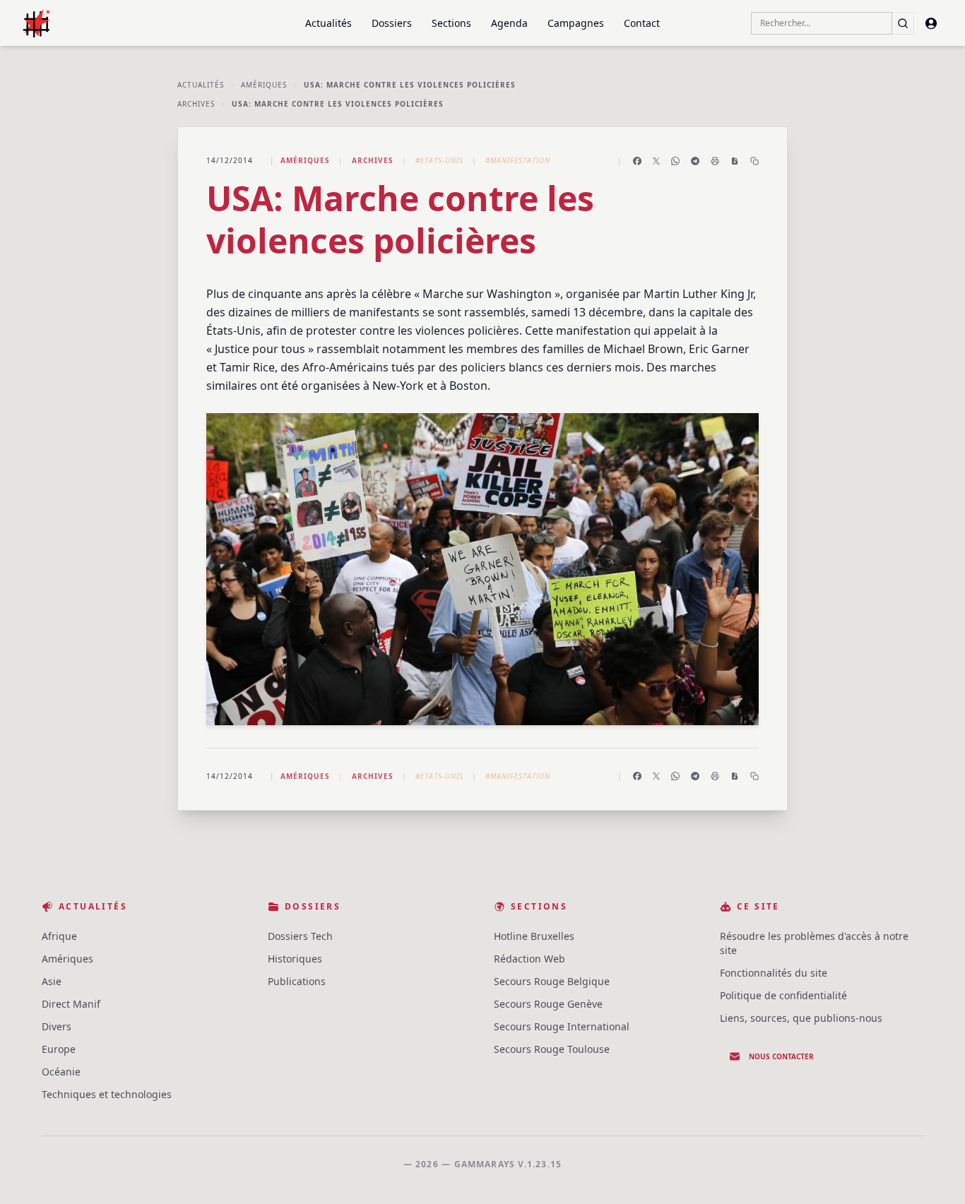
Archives (196, 104)
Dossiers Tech (300, 936)
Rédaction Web (529, 958)
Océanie (61, 1071)
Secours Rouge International (561, 1026)
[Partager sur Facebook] (637, 161)
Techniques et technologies (107, 1094)
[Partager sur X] (656, 161)
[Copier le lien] (754, 161)
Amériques (264, 85)
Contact (642, 23)
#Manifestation (517, 160)
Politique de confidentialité (783, 995)
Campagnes (575, 23)
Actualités (328, 23)
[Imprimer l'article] (715, 161)
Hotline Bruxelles (534, 936)
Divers (56, 1026)
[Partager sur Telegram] (695, 161)
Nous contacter (781, 1056)
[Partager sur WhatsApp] (675, 161)
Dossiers (392, 23)
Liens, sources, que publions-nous (801, 1018)
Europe (59, 1049)
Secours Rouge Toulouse (552, 1049)
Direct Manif (71, 1004)
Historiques (295, 958)
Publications (297, 981)
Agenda (509, 23)
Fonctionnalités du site (773, 972)
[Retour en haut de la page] (934, 1173)
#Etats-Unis (439, 160)
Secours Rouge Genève (548, 1004)
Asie (51, 981)
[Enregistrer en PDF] (734, 161)
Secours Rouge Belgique (552, 981)
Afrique (59, 936)
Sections (451, 23)
